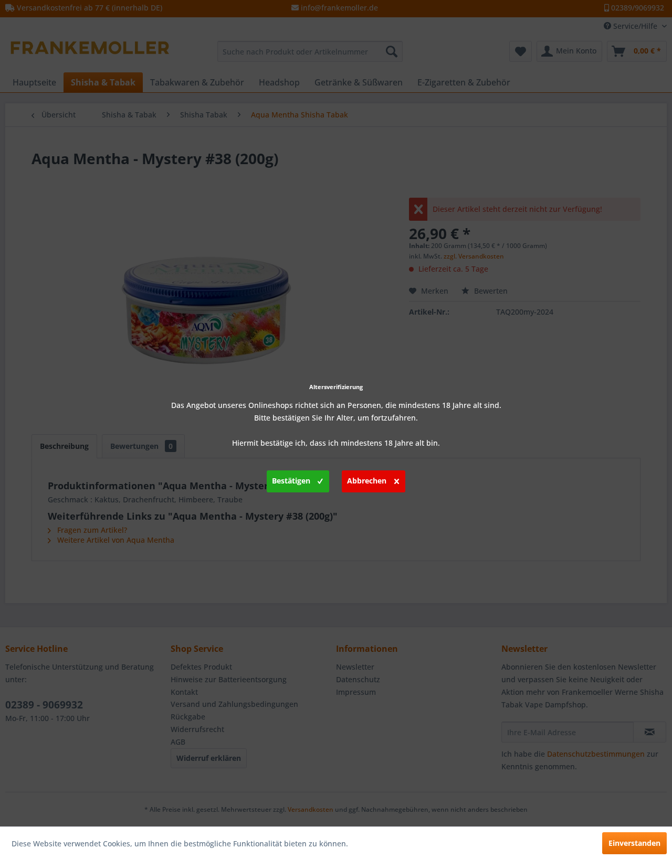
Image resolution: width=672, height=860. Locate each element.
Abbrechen (366, 481)
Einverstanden (634, 843)
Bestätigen (291, 481)
